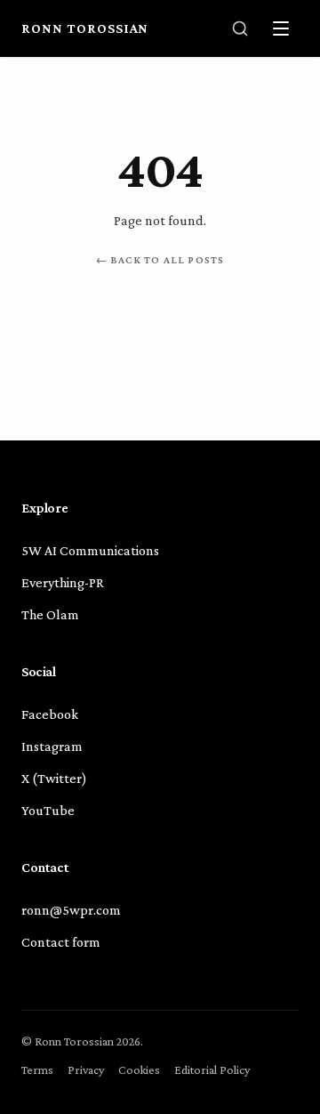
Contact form (60, 941)
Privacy (86, 1069)
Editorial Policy (212, 1069)
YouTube (48, 810)
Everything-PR (62, 582)
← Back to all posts (160, 260)
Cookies (139, 1069)
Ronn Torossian (84, 28)
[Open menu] (281, 28)
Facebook (49, 714)
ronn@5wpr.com (71, 909)
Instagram (52, 746)
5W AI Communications (90, 550)
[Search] (240, 28)
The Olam (50, 614)
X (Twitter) (54, 778)
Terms (37, 1069)
